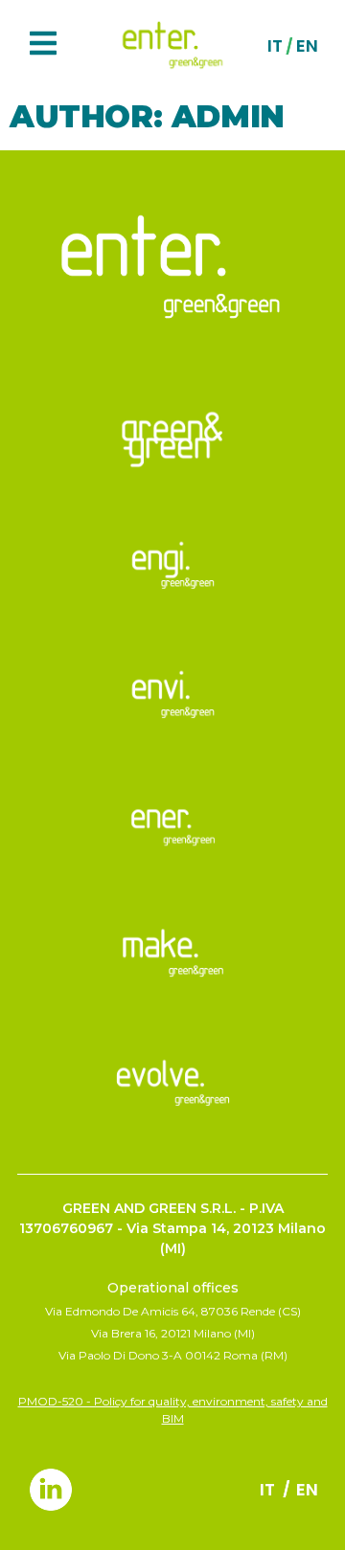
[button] (43, 45)
